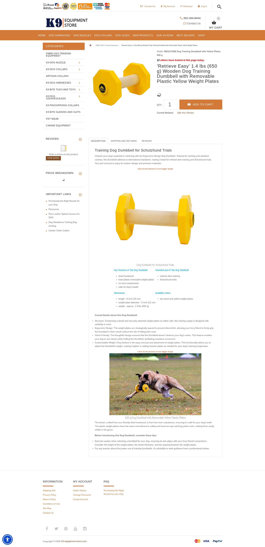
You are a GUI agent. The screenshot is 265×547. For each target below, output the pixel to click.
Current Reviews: (165, 112)
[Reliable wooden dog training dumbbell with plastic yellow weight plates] (155, 216)
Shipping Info (49, 490)
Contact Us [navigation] (149, 6)
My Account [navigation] (169, 6)
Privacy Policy (49, 495)
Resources (54, 209)
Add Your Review (185, 112)
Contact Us (194, 23)
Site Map (47, 508)
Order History (79, 490)
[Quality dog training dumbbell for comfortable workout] (155, 384)
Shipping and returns (124, 141)
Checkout (187, 6)
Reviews (147, 141)
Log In (204, 6)
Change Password (82, 495)
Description (98, 141)
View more (53, 158)
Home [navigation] (90, 45)
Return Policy (49, 499)
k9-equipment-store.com (74, 541)
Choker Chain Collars (59, 230)
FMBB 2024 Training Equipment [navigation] (107, 45)
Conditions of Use (51, 504)
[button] (218, 7)
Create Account (80, 499)
